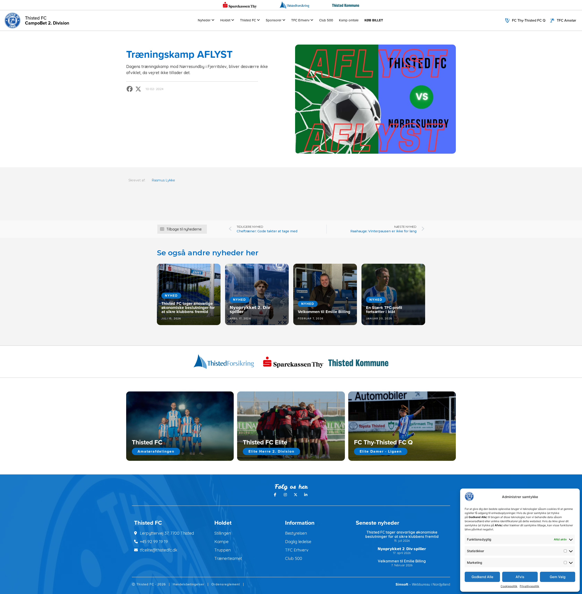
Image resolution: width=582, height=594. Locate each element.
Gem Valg (557, 577)
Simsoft (402, 584)
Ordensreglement (225, 584)
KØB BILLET (373, 20)
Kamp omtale (349, 20)
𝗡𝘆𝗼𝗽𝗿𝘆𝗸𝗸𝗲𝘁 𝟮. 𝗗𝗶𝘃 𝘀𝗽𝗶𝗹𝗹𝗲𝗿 (402, 548)
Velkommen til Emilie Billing (402, 561)
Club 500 (326, 20)
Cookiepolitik (509, 586)
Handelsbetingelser (188, 584)
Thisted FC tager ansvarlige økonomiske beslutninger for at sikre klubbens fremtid (402, 534)
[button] (129, 89)
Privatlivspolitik (529, 586)
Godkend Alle (482, 577)
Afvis (520, 577)
